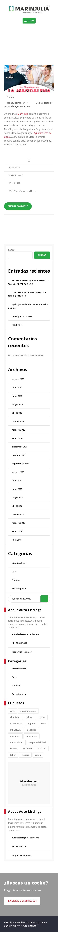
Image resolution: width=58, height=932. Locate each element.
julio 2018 (16, 539)
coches (28, 717)
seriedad (28, 748)
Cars (14, 571)
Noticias (27, 44)
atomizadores (19, 563)
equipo (31, 723)
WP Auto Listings (27, 925)
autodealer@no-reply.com (25, 634)
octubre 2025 (18, 455)
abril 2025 (17, 505)
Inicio (18, 44)
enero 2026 (17, 438)
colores (41, 717)
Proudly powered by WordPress (21, 922)
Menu (31, 20)
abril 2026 (17, 412)
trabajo (25, 754)
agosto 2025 (18, 472)
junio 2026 (17, 396)
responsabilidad (37, 742)
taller (13, 754)
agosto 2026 (18, 379)
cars (12, 710)
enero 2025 (17, 531)
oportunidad (16, 742)
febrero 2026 (18, 429)
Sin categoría (19, 588)
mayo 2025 (17, 497)
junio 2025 (17, 489)
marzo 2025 (18, 514)
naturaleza (31, 736)
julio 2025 (16, 480)
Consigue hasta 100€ (22, 316)
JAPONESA (15, 729)
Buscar (11, 249)
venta (38, 754)
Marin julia (22, 113)
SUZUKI (42, 748)
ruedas (13, 748)
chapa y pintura (28, 710)
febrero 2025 (18, 522)
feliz (43, 723)
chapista (14, 717)
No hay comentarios (17, 102)
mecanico (15, 736)
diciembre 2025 (20, 446)
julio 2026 (16, 387)
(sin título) (17, 324)
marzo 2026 (18, 421)
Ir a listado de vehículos (22, 900)
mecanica (31, 729)
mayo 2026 (17, 404)
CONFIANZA (16, 723)
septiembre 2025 (20, 463)
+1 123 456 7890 (19, 643)
